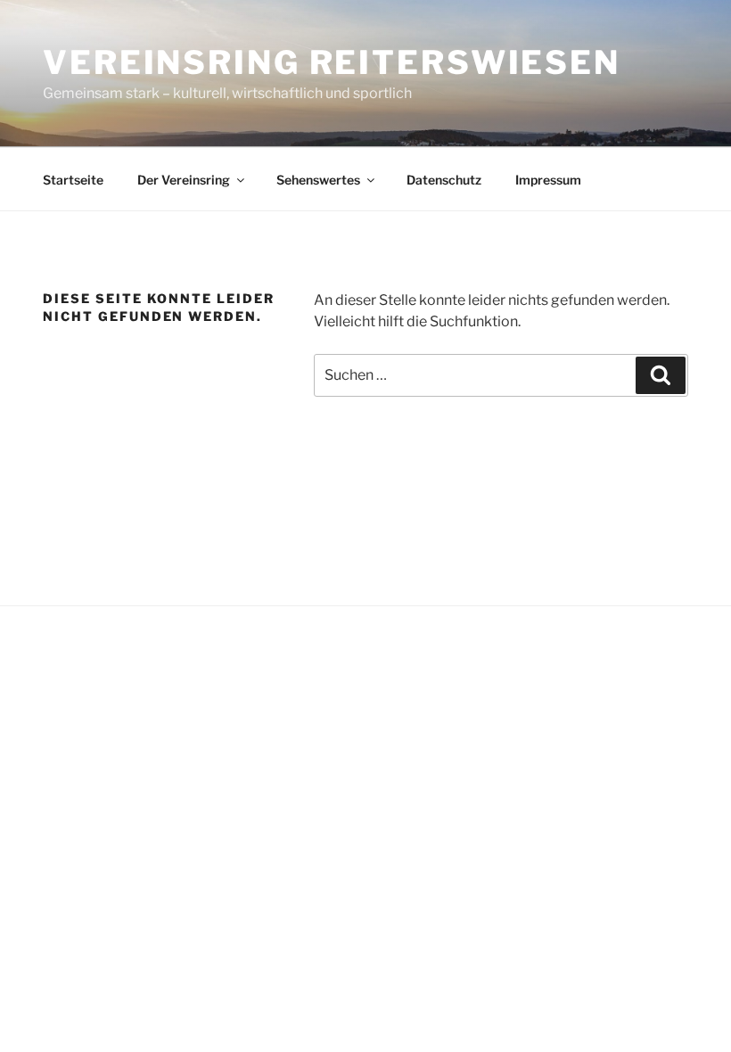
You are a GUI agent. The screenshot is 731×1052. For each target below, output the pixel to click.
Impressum (548, 179)
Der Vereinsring (183, 179)
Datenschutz (444, 179)
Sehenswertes (318, 179)
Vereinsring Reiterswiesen (331, 62)
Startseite (73, 179)
